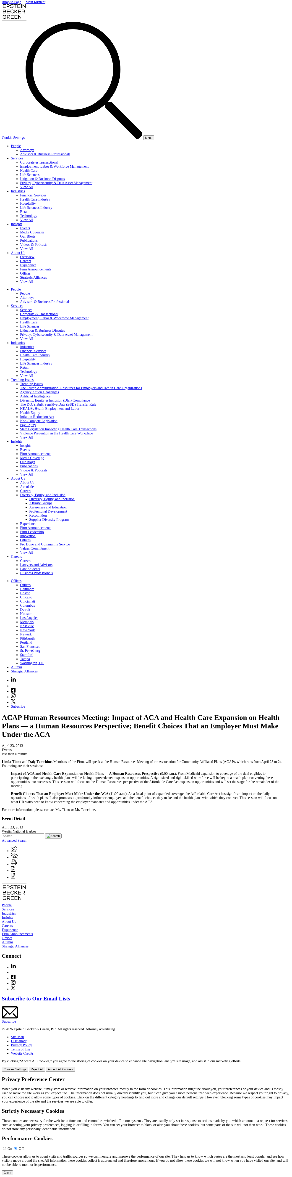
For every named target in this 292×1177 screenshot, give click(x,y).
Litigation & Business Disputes (42, 179)
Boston (25, 593)
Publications (29, 240)
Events (25, 228)
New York (27, 630)
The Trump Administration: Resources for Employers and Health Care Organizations (81, 388)
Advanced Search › (15, 840)
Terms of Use (20, 1049)
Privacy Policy (21, 1045)
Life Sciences (29, 175)
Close (7, 1172)
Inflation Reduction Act (37, 417)
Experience (28, 265)
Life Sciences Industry (36, 207)
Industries (18, 191)
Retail (24, 212)
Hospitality (28, 203)
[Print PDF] (13, 871)
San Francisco (30, 646)
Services (17, 158)
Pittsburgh (27, 638)
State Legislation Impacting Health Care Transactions (58, 429)
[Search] (84, 138)
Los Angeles (29, 618)
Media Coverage (32, 232)
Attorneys (27, 150)
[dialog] (146, 1065)
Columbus (27, 605)
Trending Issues (22, 380)
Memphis (27, 622)
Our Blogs (27, 236)
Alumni (16, 667)
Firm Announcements (35, 269)
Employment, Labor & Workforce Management (54, 166)
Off (21, 1149)
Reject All (37, 1069)
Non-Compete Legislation (38, 421)
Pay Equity (28, 425)
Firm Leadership (32, 532)
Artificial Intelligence (35, 396)
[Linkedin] (13, 680)
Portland (26, 642)
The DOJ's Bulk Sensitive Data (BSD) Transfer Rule (58, 404)
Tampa (25, 659)
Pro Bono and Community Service (45, 544)
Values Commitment (34, 548)
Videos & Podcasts (33, 244)
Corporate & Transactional (39, 162)
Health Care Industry (35, 199)
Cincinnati (27, 601)
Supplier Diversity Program (49, 519)
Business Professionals (36, 573)
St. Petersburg (30, 651)
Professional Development (48, 511)
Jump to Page (11, 2)
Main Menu (34, 2)
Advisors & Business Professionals (45, 154)
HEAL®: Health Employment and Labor (49, 408)
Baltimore (27, 589)
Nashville (27, 626)
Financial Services (33, 195)
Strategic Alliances (33, 277)
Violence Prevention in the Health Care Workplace (56, 433)
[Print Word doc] (13, 877)
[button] (14, 851)
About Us (18, 253)
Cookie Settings (13, 138)
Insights (16, 224)
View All (26, 187)
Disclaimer (18, 1041)
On (10, 1149)
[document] (146, 1125)
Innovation (28, 536)
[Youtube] (13, 686)
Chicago (26, 597)
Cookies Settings (15, 1069)
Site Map (17, 1037)
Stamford (26, 655)
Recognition (38, 515)
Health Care (28, 170)
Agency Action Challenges (39, 392)
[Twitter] (13, 702)
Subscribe (18, 706)
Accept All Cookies (60, 1069)
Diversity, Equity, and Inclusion (42, 495)
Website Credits (22, 1053)
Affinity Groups (40, 503)
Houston (26, 614)
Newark (26, 634)
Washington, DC (32, 663)
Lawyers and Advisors (36, 565)
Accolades (27, 487)
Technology (28, 216)
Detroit (25, 609)
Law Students (30, 569)
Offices (25, 273)
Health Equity (30, 413)
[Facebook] (13, 691)
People (16, 146)
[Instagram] (13, 697)
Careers (25, 261)
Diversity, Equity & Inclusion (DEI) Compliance (55, 400)
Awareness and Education (48, 507)
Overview (27, 257)
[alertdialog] (146, 1125)
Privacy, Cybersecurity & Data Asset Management (56, 183)
